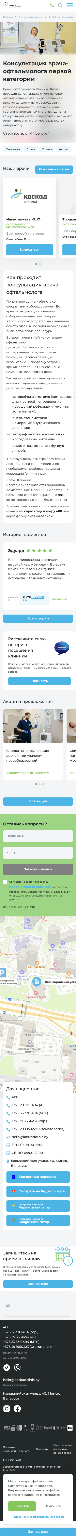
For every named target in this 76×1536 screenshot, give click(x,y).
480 (32, 907)
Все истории (38, 618)
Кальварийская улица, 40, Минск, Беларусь (39, 1163)
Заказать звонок (38, 869)
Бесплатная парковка (37, 1176)
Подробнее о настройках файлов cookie (38, 1516)
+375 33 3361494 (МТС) (30, 1113)
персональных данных (29, 887)
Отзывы (47, 149)
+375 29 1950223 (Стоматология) (38, 1129)
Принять (22, 1506)
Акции (63, 149)
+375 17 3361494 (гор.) (29, 1121)
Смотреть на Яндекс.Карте (41, 1191)
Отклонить (53, 1506)
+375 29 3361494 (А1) (28, 1105)
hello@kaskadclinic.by (30, 1137)
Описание (13, 149)
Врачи (31, 149)
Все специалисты (54, 169)
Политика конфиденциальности (17, 1449)
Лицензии (42, 1449)
